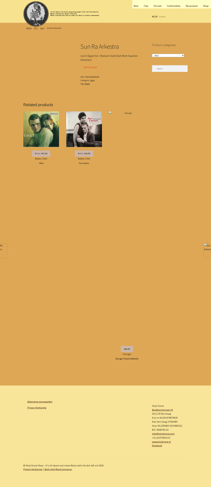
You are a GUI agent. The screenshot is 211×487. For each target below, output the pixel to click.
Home (29, 28)
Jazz (42, 28)
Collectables (173, 5)
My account (192, 5)
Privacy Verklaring (36, 407)
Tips (146, 5)
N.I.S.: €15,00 (84, 153)
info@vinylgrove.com (163, 433)
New (136, 5)
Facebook (157, 445)
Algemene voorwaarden (39, 401)
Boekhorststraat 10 (162, 409)
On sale (158, 5)
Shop (206, 5)
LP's (36, 28)
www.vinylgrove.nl (161, 441)
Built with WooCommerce (58, 469)
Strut (87, 83)
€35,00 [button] (127, 349)
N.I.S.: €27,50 (41, 153)
